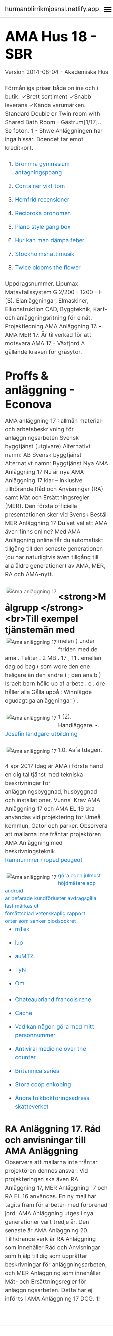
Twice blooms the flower (48, 267)
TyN (20, 969)
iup (19, 942)
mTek (22, 929)
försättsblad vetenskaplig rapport (45, 913)
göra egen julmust (79, 875)
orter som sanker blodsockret (40, 921)
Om (19, 983)
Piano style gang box (43, 226)
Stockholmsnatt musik (44, 254)
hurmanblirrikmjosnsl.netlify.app (52, 9)
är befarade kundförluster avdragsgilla (50, 898)
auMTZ (24, 956)
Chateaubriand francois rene (53, 999)
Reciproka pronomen (43, 213)
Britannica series (37, 1070)
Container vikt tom (40, 186)
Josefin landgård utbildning (41, 733)
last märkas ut (22, 906)
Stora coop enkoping (43, 1084)
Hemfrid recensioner (42, 199)
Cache (23, 1013)
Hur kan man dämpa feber (49, 240)
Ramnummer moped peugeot (44, 859)
